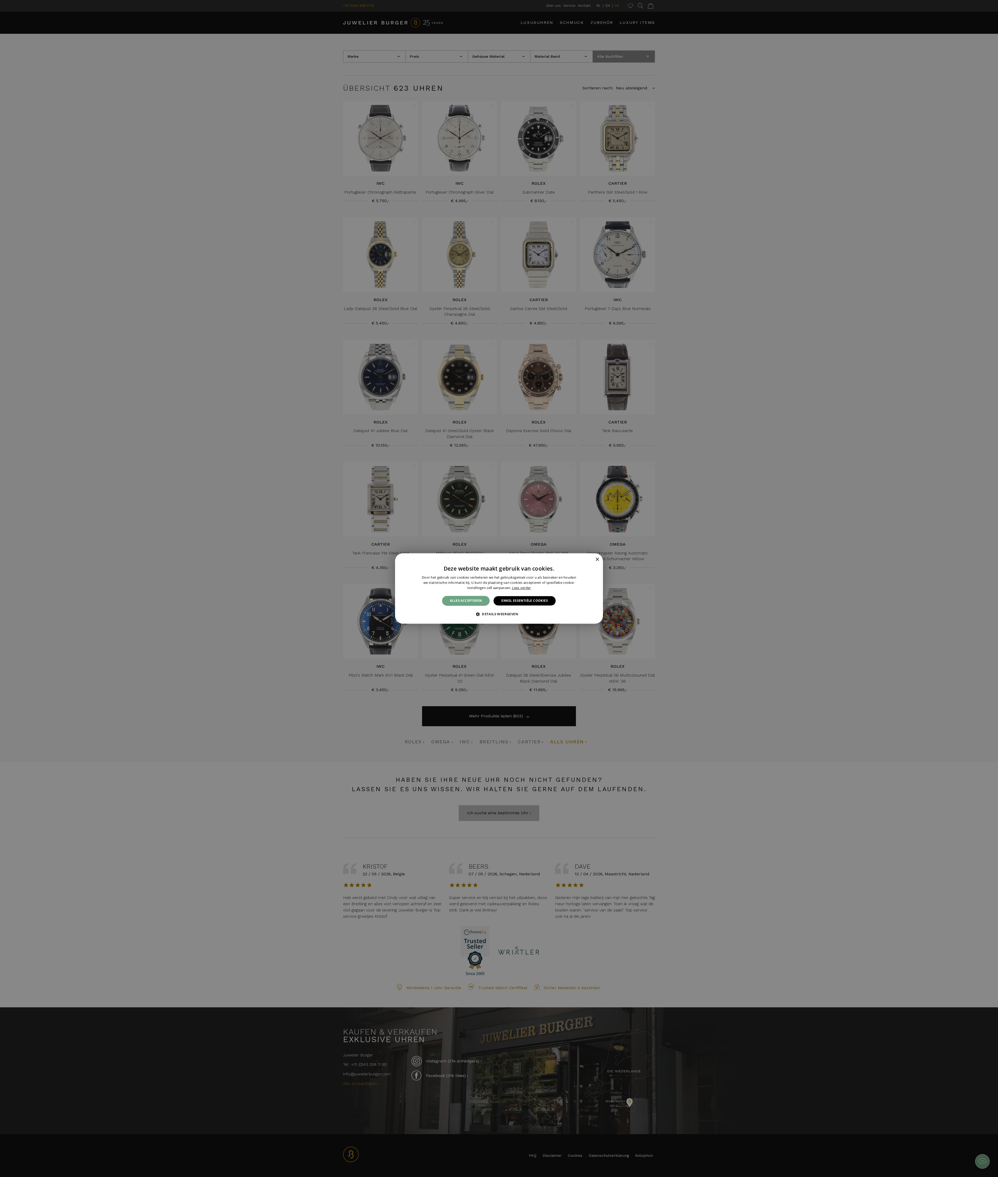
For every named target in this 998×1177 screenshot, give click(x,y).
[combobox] (590, 559)
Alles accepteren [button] (466, 600)
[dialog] (499, 588)
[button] (499, 614)
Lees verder (521, 587)
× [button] (597, 559)
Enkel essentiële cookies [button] (524, 600)
